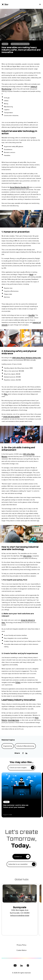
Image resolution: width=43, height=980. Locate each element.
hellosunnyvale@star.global (19, 915)
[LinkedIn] (26, 753)
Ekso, (6, 394)
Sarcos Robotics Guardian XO (19, 187)
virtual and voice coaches (11, 417)
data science (27, 556)
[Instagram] (28, 965)
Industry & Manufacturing (20, 44)
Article (5, 44)
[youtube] (15, 965)
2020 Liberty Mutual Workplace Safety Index (26, 358)
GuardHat (31, 315)
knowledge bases (13, 720)
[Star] (5, 4)
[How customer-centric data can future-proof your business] (21, 785)
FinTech (18, 682)
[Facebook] (23, 753)
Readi (31, 274)
